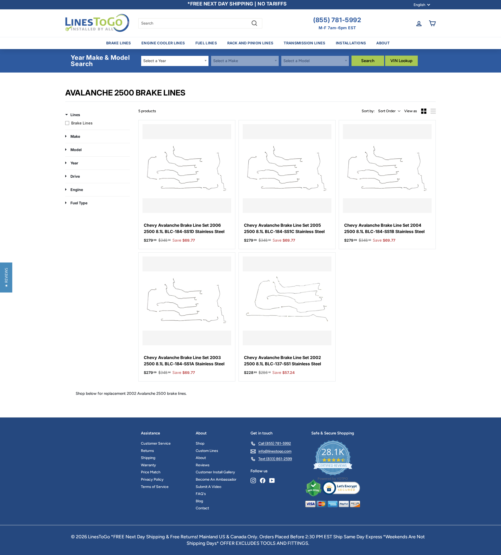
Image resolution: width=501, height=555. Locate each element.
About (383, 43)
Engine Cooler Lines (163, 43)
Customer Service (156, 443)
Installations (351, 43)
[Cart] (432, 23)
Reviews (203, 465)
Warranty (148, 465)
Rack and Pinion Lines (250, 43)
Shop (200, 443)
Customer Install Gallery (215, 472)
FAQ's (201, 494)
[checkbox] (96, 123)
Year (74, 163)
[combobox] (175, 61)
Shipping (148, 458)
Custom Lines (207, 451)
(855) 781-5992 (337, 20)
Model (76, 149)
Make (75, 136)
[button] (6, 277)
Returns (147, 451)
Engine (76, 189)
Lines (75, 114)
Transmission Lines (304, 43)
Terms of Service (155, 487)
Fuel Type (78, 203)
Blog (199, 501)
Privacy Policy (152, 479)
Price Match (150, 472)
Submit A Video (208, 487)
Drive (75, 176)
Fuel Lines (206, 43)
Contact (202, 508)
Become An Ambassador (216, 479)
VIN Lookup (401, 60)
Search (367, 60)
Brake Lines (118, 43)
